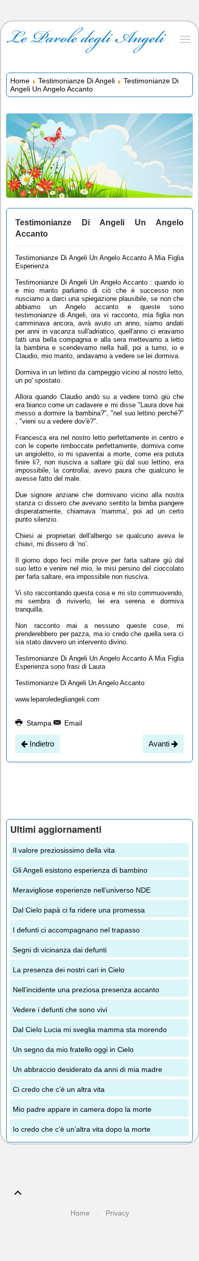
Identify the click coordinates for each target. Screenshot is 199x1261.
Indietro (41, 743)
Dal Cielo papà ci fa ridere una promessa (79, 910)
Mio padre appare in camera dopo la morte (82, 1109)
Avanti (159, 743)
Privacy (117, 1213)
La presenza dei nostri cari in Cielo (69, 970)
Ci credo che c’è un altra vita (59, 1089)
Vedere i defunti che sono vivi (60, 1010)
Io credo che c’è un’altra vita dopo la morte (82, 1129)
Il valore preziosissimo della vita (64, 850)
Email (72, 723)
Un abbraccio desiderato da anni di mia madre (87, 1069)
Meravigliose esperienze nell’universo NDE (82, 890)
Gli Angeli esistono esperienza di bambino (80, 870)
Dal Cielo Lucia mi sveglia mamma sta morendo (90, 1029)
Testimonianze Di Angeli (76, 81)
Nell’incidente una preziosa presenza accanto (86, 990)
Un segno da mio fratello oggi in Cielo (73, 1049)
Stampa (39, 723)
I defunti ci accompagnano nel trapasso (76, 930)
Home (20, 81)
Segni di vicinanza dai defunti (60, 950)
